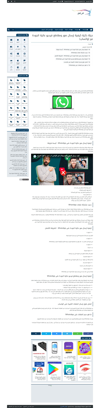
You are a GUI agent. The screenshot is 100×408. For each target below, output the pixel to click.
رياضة (24, 56)
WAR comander (24, 90)
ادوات (11, 56)
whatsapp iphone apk (24, 97)
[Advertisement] (39, 15)
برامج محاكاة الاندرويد (18, 117)
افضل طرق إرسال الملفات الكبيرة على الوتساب (76, 62)
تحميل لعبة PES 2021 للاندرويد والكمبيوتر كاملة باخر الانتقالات (19, 164)
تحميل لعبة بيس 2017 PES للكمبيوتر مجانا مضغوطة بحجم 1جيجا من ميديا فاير (18, 138)
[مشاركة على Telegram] (67, 333)
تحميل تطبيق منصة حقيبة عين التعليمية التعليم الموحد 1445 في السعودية (69, 378)
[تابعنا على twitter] (11, 1)
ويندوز (11, 42)
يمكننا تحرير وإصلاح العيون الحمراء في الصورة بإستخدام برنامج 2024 (84, 378)
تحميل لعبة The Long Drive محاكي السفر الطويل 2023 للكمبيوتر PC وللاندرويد (18, 169)
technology (11, 90)
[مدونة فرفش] (81, 11)
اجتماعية (18, 70)
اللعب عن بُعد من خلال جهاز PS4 (25, 110)
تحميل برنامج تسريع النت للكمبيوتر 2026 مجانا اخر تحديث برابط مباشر (40, 378)
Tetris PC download (11, 83)
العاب (11, 63)
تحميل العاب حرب (11, 117)
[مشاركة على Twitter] (46, 333)
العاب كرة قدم (18, 103)
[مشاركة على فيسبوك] (88, 333)
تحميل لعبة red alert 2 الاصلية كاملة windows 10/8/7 (19, 142)
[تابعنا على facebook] (14, 1)
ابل (24, 42)
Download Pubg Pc (18, 83)
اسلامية (24, 70)
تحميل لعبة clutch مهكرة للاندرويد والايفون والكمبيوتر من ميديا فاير (18, 160)
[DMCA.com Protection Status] (24, 180)
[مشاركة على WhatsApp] (78, 333)
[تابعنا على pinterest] (8, 1)
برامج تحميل (11, 110)
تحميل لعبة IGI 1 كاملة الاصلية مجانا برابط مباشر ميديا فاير (18, 174)
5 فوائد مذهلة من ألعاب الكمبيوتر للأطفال (85, 357)
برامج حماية (24, 117)
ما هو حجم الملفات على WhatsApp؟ (78, 65)
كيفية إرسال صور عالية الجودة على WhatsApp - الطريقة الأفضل (71, 56)
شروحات (77, 30)
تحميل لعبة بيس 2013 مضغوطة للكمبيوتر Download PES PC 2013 (19, 134)
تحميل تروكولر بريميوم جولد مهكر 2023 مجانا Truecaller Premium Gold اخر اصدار (18, 156)
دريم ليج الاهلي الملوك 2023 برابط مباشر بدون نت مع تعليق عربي (18, 146)
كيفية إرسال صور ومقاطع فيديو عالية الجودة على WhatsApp (72, 59)
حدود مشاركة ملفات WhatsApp (79, 53)
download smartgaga (17, 90)
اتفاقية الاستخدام (79, 1)
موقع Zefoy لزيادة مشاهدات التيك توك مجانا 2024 (69, 358)
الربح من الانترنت (18, 97)
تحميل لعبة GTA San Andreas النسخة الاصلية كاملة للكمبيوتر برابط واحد (19, 150)
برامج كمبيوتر (58, 30)
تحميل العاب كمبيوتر (46, 30)
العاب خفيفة (68, 30)
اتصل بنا (60, 1)
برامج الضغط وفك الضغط (18, 110)
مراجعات (84, 30)
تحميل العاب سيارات (24, 124)
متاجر (24, 49)
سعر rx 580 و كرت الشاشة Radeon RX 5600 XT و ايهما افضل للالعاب (39, 358)
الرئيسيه (88, 1)
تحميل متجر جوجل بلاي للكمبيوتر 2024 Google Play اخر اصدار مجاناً (55, 378)
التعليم (24, 63)
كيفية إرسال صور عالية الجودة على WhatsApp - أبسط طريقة (72, 49)
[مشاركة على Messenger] (57, 333)
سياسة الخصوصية (68, 1)
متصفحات (18, 56)
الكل (25, 83)
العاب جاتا (11, 96)
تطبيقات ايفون (18, 63)
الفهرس (54, 1)
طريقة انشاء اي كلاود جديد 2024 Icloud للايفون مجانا (54, 358)
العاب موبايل (11, 103)
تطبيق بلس (17, 49)
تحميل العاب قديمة (18, 124)
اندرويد (17, 42)
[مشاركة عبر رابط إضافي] (36, 333)
